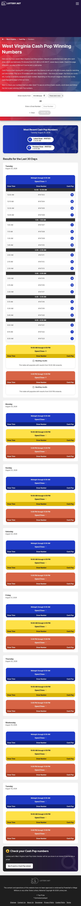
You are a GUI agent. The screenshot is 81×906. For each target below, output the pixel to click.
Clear (33, 113)
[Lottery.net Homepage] (2, 39)
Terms (68, 902)
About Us (30, 902)
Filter (43, 112)
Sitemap (13, 902)
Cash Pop (5, 80)
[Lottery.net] (11, 5)
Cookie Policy (60, 902)
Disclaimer (39, 902)
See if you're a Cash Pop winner (19, 866)
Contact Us (22, 902)
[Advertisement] (40, 22)
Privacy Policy (49, 902)
